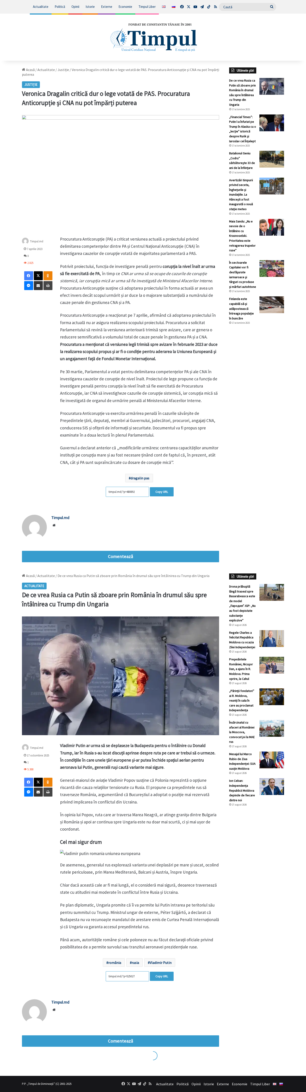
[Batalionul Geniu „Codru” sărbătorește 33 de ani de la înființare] (271, 159)
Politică (60, 6)
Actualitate (40, 6)
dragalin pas (140, 478)
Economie (125, 6)
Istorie (90, 6)
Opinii (75, 6)
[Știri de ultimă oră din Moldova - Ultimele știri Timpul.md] (153, 37)
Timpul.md (36, 241)
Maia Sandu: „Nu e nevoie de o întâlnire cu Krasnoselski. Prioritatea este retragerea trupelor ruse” (242, 235)
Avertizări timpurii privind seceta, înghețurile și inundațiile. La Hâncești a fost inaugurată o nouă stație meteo (241, 194)
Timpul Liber (147, 6)
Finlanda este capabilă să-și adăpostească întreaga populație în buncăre (241, 308)
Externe (106, 6)
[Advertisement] (256, 403)
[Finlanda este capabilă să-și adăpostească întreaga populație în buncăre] (271, 304)
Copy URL (161, 492)
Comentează (120, 556)
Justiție (63, 69)
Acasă (30, 69)
